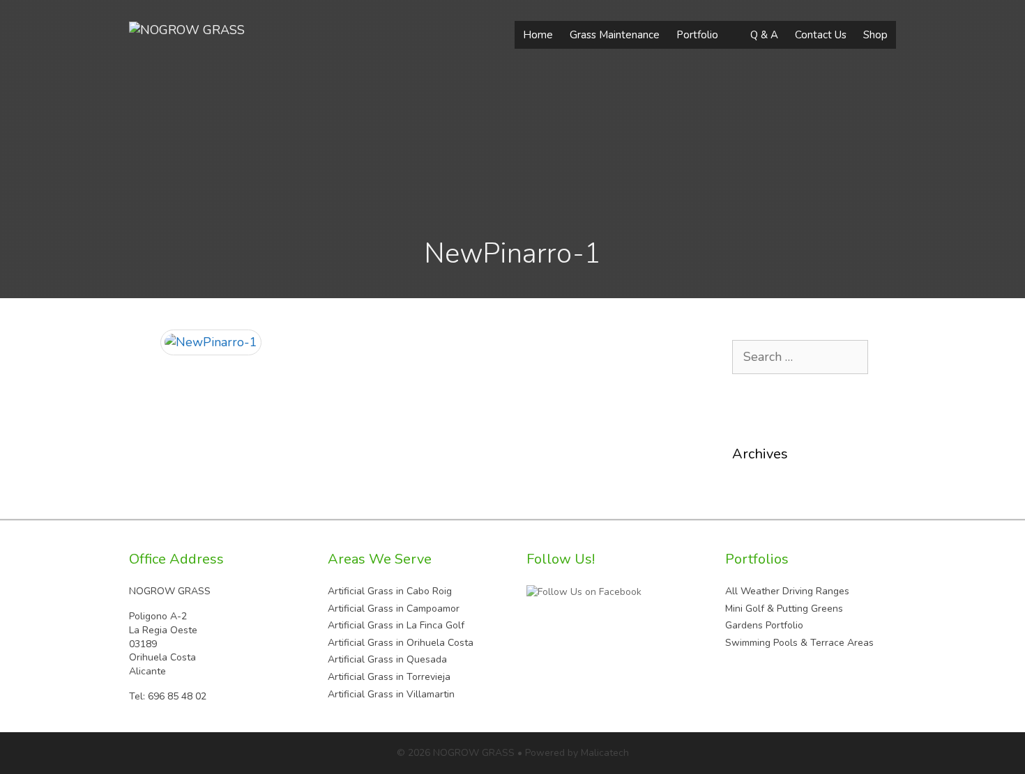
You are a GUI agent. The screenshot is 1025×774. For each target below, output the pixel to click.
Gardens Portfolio (764, 625)
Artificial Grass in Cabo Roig (390, 591)
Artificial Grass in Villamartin (391, 694)
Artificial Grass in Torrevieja (389, 676)
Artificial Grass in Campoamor (394, 608)
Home (538, 35)
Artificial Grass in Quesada (387, 659)
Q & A (764, 35)
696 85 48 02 (177, 696)
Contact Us (820, 35)
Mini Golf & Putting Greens (784, 608)
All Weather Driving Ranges (787, 591)
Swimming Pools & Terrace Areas (799, 642)
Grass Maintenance (615, 35)
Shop (875, 35)
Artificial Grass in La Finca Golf (396, 625)
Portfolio (697, 35)
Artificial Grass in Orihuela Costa (400, 642)
